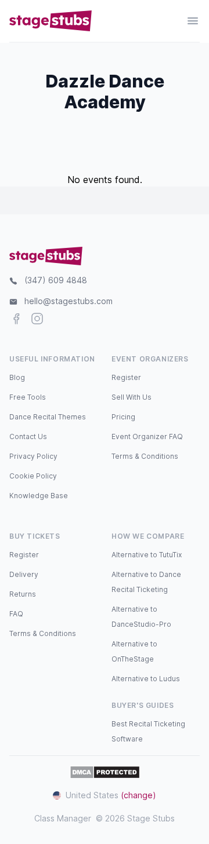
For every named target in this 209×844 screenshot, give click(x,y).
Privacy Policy (33, 456)
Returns (22, 594)
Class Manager (62, 818)
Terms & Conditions (144, 456)
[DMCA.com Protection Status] (105, 772)
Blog (17, 377)
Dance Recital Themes (47, 416)
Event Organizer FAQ (147, 436)
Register (126, 377)
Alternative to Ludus (145, 678)
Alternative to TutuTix (146, 554)
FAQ (16, 613)
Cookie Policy (33, 476)
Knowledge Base (38, 495)
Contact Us (28, 436)
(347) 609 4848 (55, 280)
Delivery (23, 574)
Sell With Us (131, 397)
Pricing (123, 416)
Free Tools (27, 397)
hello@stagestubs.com (68, 301)
